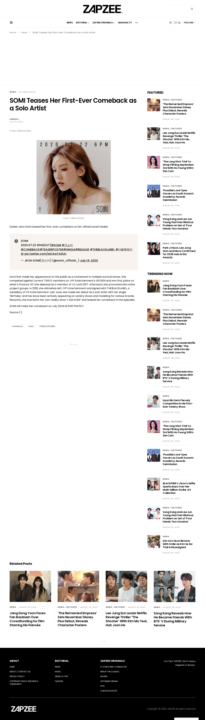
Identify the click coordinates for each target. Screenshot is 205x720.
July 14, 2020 (89, 260)
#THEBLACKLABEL (102, 249)
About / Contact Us (20, 671)
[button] (11, 22)
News (24, 32)
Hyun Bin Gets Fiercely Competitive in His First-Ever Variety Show (178, 403)
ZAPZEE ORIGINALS (112, 661)
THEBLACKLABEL (47, 326)
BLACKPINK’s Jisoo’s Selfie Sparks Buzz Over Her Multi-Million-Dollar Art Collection (179, 488)
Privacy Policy (17, 676)
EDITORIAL (62, 661)
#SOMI (56, 245)
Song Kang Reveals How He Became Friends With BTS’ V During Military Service (178, 376)
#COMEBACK (30, 249)
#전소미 (67, 245)
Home (13, 32)
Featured (176, 99)
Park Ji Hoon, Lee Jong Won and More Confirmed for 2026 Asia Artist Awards (179, 252)
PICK (102, 686)
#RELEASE (82, 249)
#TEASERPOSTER (51, 249)
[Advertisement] (102, 58)
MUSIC (58, 671)
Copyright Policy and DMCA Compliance (24, 682)
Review (103, 676)
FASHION (59, 681)
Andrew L (14, 119)
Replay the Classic (109, 671)
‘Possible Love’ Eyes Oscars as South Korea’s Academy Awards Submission (178, 195)
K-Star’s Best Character (113, 666)
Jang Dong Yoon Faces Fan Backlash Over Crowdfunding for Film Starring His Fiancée (177, 290)
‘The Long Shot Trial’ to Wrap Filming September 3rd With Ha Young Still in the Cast (178, 166)
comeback (17, 326)
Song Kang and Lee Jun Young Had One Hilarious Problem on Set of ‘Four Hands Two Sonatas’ (178, 223)
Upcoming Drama (109, 681)
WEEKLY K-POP (61, 676)
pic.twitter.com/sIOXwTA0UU (45, 254)
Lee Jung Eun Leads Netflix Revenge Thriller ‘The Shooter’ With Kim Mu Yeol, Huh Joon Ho (179, 137)
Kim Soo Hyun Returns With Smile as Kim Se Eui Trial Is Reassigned (177, 544)
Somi (31, 326)
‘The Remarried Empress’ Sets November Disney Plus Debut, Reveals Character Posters (178, 109)
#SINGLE (69, 249)
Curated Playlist (109, 690)
